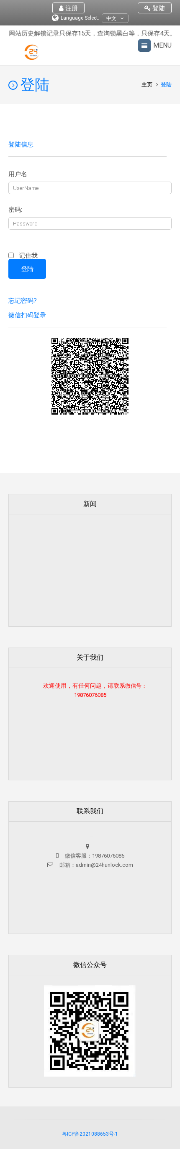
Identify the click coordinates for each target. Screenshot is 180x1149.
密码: (15, 210)
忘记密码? (22, 300)
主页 (147, 84)
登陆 (158, 8)
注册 (71, 8)
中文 (111, 18)
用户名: (18, 174)
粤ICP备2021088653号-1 (90, 1134)
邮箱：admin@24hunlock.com (95, 865)
